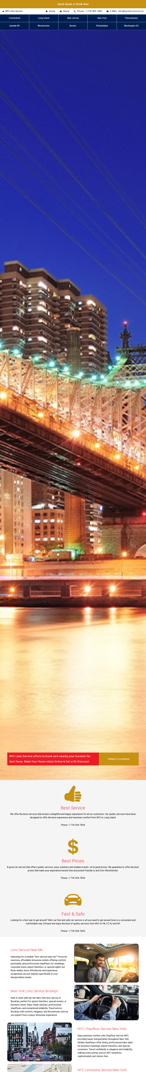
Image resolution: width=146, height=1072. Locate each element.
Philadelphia (102, 26)
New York (102, 18)
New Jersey (73, 18)
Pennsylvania (131, 18)
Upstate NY (14, 26)
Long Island (43, 18)
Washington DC (131, 26)
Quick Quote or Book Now (73, 4)
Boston (73, 26)
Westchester (44, 26)
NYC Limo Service (14, 11)
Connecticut (14, 18)
